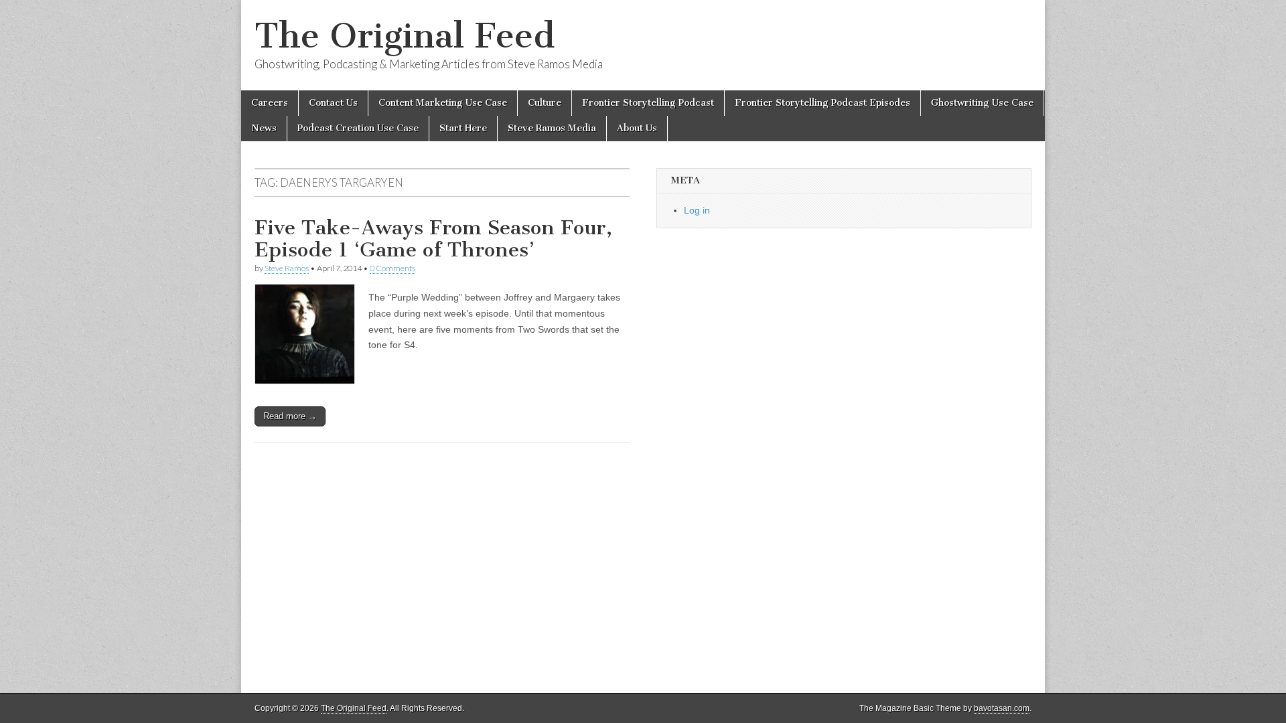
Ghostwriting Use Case (982, 102)
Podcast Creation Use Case (358, 128)
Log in (697, 210)
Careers (269, 102)
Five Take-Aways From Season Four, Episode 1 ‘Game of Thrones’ (433, 239)
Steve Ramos (287, 268)
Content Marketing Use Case (442, 102)
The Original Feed (405, 35)
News (264, 128)
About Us (637, 128)
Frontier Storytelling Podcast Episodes (822, 102)
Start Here (463, 128)
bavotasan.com (1001, 708)
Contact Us (333, 102)
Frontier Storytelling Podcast (648, 102)
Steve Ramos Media (552, 128)
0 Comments (392, 268)
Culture (544, 102)
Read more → (290, 416)
